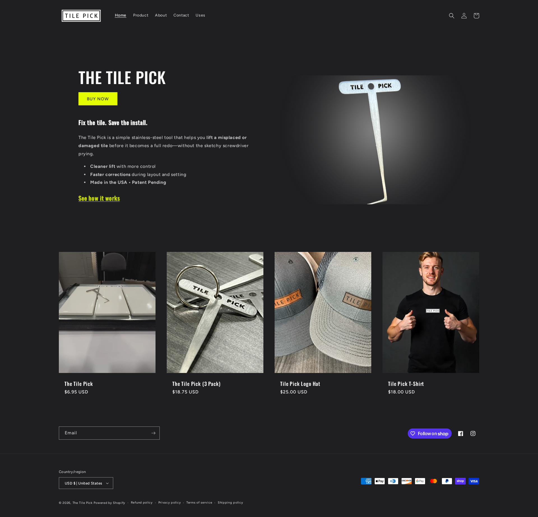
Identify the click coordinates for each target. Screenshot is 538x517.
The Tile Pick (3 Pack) (196, 384)
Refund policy (142, 502)
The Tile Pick (78, 384)
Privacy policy (169, 502)
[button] (452, 16)
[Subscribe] (153, 433)
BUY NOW (98, 98)
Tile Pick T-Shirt (406, 384)
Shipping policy (230, 502)
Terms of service (199, 502)
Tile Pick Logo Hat (300, 384)
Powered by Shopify (109, 503)
